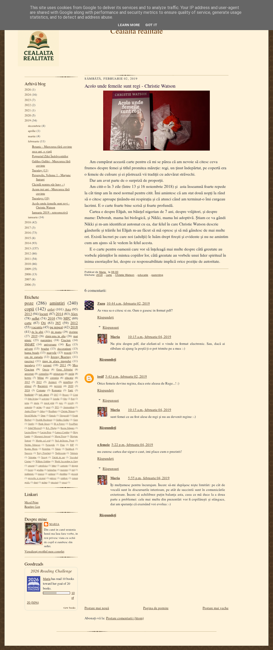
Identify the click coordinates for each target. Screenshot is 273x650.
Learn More (129, 25)
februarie (33, 141)
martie (32, 136)
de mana (56, 332)
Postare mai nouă (97, 607)
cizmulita (44, 374)
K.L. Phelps (51, 428)
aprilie (32, 131)
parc (61, 403)
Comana (41, 390)
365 (58, 322)
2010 (28, 264)
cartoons (64, 465)
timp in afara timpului (56, 361)
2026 (28, 89)
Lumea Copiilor (62, 432)
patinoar (51, 473)
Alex (74, 313)
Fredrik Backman (44, 419)
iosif (100, 376)
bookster (29, 394)
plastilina (63, 473)
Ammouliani (68, 407)
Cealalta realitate (136, 30)
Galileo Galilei (62, 419)
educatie (69, 377)
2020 (28, 115)
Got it (151, 25)
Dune (43, 415)
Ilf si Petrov (59, 423)
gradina (40, 469)
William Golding (42, 461)
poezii (67, 352)
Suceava (28, 453)
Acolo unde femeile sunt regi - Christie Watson (51, 205)
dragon (75, 465)
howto (28, 377)
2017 (28, 227)
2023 (28, 100)
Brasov (65, 394)
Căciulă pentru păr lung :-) (48, 184)
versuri (47, 365)
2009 (28, 269)
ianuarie (33, 217)
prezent (74, 473)
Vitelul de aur (58, 457)
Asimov (52, 382)
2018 (28, 222)
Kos (68, 344)
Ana (68, 309)
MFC (67, 318)
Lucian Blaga (31, 432)
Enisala (52, 415)
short (36, 482)
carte (28, 322)
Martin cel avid (43, 440)
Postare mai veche (215, 607)
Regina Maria (31, 448)
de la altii (37, 332)
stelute (39, 407)
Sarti (70, 390)
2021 (28, 110)
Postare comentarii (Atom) (125, 618)
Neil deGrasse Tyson (64, 440)
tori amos (44, 394)
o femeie (103, 444)
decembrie (34, 126)
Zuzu (101, 303)
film (65, 398)
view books (69, 607)
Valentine (32, 457)
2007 (28, 279)
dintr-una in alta (55, 336)
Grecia (45, 369)
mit (73, 469)
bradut (45, 348)
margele (52, 352)
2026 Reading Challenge (51, 571)
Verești (44, 457)
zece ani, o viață (42, 151)
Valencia (74, 453)
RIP (72, 444)
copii (29, 308)
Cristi (75, 394)
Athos (42, 411)
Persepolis (50, 444)
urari (48, 407)
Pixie (62, 444)
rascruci (29, 361)
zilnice (28, 386)
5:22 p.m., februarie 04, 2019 (132, 444)
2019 (28, 120)
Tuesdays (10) (40, 198)
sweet (64, 482)
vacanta (36, 327)
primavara (58, 374)
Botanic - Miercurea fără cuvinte (52, 146)
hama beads (32, 352)
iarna (27, 403)
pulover (53, 478)
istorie (36, 403)
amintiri (57, 303)
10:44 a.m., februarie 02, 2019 (128, 303)
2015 (28, 238)
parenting (46, 340)
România (46, 448)
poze (29, 303)
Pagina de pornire (155, 607)
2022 (28, 105)
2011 (28, 259)
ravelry (71, 403)
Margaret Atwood (42, 436)
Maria (54, 524)
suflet (35, 318)
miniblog (68, 382)
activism (45, 398)
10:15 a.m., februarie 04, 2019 (149, 336)
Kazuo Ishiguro (67, 428)
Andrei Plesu (30, 411)
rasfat (71, 374)
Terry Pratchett (44, 453)
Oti (43, 322)
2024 (28, 94)
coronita (54, 377)
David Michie (31, 415)
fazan (30, 469)
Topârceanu (60, 453)
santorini (28, 407)
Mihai (40, 377)
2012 (28, 253)
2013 (28, 248)
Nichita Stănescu (32, 444)
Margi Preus (60, 436)
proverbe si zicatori (37, 478)
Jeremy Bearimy (61, 357)
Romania (56, 390)
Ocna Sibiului (64, 369)
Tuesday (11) (40, 170)
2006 (28, 284)
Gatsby (31, 423)
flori (73, 398)
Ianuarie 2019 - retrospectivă (50, 212)
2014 (28, 243)
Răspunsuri (111, 327)
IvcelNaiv (73, 423)
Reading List (32, 506)
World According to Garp (66, 461)
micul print (49, 403)
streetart (54, 482)
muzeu (41, 473)
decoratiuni (64, 348)
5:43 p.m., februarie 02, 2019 (126, 376)
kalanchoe (52, 469)
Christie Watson (68, 411)
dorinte (73, 332)
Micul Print (31, 502)
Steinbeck (69, 448)
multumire (29, 473)
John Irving (33, 398)
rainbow (64, 478)
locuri (43, 313)
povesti (58, 386)
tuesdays (30, 365)
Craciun (66, 340)
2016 (28, 233)
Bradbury (53, 411)
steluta (44, 482)
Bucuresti (43, 386)
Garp (75, 419)
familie (56, 398)
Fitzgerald (64, 415)
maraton (64, 469)
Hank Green (44, 423)
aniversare (50, 344)
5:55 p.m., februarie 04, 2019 (149, 477)
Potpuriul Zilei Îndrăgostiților (50, 156)
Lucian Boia (45, 432)
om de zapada (34, 357)
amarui (31, 465)
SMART (30, 344)
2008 (28, 274)
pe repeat (56, 327)
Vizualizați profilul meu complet (44, 551)
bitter (54, 465)
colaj (51, 309)
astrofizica (43, 465)
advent (29, 348)
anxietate (29, 374)
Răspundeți (105, 317)
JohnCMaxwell (35, 428)
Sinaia (58, 448)
